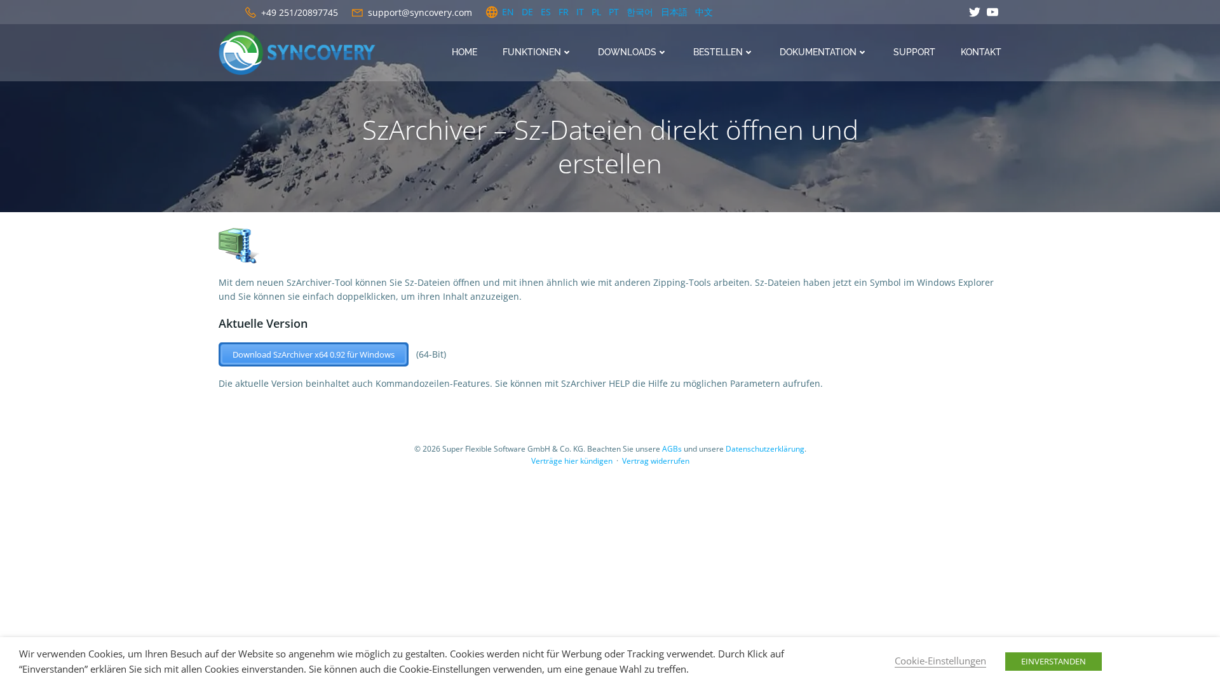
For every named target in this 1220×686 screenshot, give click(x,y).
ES (546, 12)
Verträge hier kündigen (572, 460)
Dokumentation (818, 52)
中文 (704, 12)
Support (914, 52)
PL (596, 12)
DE (527, 12)
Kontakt (981, 52)
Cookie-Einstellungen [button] (940, 660)
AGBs (672, 448)
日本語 (674, 12)
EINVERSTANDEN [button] (1053, 661)
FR (564, 12)
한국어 (640, 12)
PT (614, 12)
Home (464, 52)
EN (508, 12)
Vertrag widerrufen (655, 460)
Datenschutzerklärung (765, 448)
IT (580, 12)
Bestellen (718, 52)
